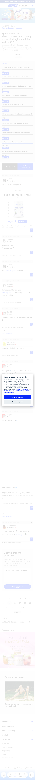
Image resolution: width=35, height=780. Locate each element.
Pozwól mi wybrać (9, 392)
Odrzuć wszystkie (17, 401)
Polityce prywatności (22, 389)
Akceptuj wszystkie (17, 397)
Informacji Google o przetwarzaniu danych (16, 390)
